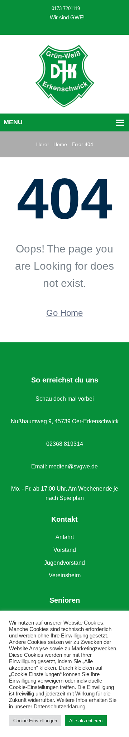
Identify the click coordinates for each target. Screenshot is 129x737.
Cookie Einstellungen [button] (35, 720)
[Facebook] (62, 27)
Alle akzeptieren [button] (85, 720)
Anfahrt (65, 537)
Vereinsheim (65, 575)
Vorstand (64, 550)
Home (60, 144)
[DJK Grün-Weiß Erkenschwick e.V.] (64, 75)
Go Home (64, 313)
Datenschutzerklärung (59, 706)
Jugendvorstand (64, 563)
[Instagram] (71, 27)
